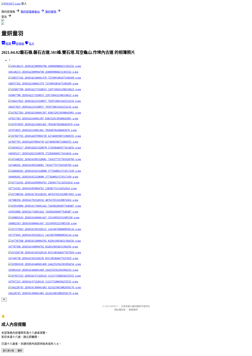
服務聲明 (133, 309)
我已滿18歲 (8, 350)
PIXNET (114, 306)
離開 (19, 350)
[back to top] (4, 300)
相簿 (8, 43)
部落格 (20, 43)
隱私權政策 (119, 309)
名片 (31, 43)
